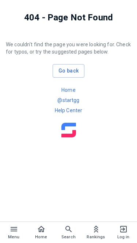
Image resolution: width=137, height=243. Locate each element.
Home (68, 90)
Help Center (69, 110)
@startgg (68, 100)
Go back (68, 71)
